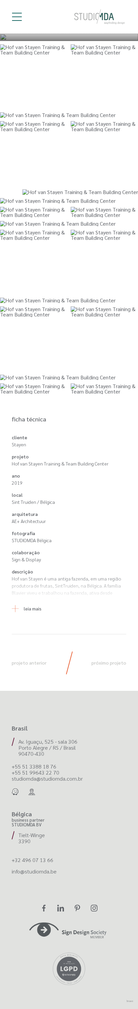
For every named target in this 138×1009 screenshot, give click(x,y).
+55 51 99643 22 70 (35, 773)
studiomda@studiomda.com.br (47, 779)
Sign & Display (26, 559)
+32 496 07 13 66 (32, 860)
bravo (130, 1001)
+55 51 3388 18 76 (34, 766)
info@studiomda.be (34, 871)
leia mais (33, 608)
